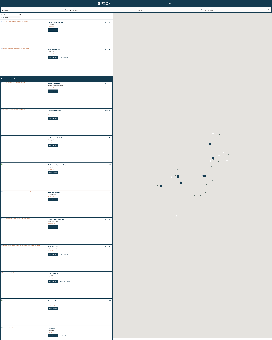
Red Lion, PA (51, 332)
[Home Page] (104, 3)
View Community (53, 30)
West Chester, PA (51, 196)
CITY (138, 8)
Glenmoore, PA (51, 26)
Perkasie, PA (50, 142)
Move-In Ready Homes (65, 281)
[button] (175, 175)
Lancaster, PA (51, 87)
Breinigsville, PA (51, 223)
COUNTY (71, 8)
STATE (3, 8)
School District (207, 8)
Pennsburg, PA (51, 278)
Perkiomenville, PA (52, 305)
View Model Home (64, 57)
